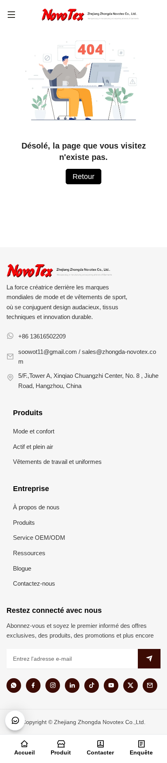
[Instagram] (52, 685)
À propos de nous (36, 507)
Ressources (29, 553)
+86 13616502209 (42, 336)
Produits (24, 522)
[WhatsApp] (13, 685)
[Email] (150, 685)
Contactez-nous (34, 583)
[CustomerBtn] (15, 720)
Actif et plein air (33, 446)
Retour (83, 176)
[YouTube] (111, 685)
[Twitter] (130, 685)
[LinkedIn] (72, 685)
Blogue (22, 568)
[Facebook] (33, 685)
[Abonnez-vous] (149, 658)
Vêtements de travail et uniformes (57, 461)
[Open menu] (11, 14)
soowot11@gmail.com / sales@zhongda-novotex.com (87, 356)
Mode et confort (33, 431)
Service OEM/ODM (39, 537)
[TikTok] (91, 685)
